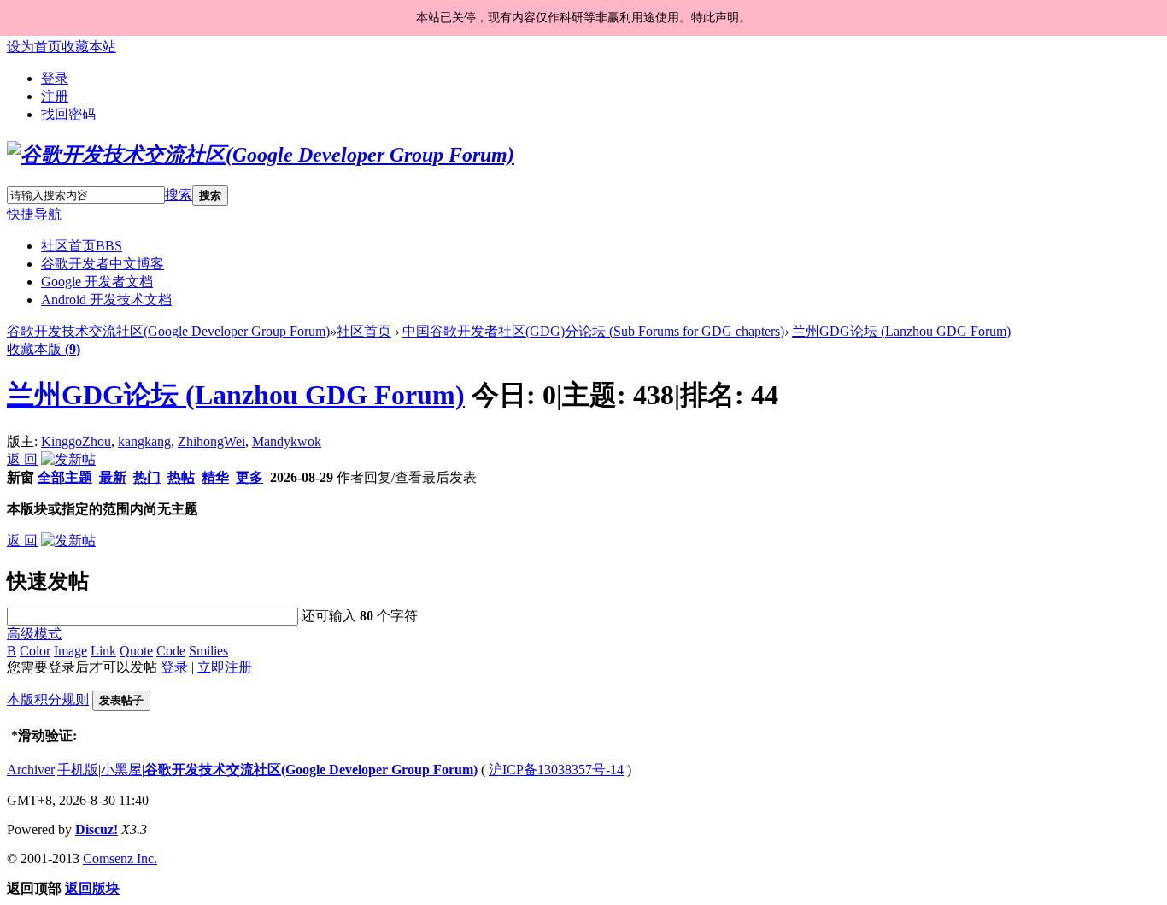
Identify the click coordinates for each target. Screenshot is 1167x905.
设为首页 (34, 46)
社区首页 (81, 245)
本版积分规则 (48, 699)
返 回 (22, 459)
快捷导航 (34, 214)
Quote (136, 650)
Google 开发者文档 (97, 281)
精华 (215, 477)
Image (70, 650)
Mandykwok (286, 441)
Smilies (208, 650)
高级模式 (34, 633)
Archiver (31, 769)
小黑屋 (121, 769)
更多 (249, 477)
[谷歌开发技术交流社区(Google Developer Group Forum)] (260, 155)
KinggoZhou (76, 441)
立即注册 (224, 667)
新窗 (20, 477)
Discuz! (96, 829)
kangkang (144, 441)
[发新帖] (68, 459)
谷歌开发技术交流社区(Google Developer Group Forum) (168, 331)
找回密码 (68, 114)
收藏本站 (89, 46)
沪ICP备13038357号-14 (556, 769)
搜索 (178, 194)
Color (35, 650)
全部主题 (65, 477)
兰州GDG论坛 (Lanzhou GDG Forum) (901, 331)
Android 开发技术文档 (106, 299)
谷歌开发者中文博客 (102, 263)
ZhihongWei (211, 441)
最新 (112, 477)
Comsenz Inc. (120, 858)
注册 (54, 96)
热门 (147, 477)
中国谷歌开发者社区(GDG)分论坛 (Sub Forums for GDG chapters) (593, 331)
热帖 (181, 477)
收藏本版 (43, 349)
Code (170, 650)
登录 (54, 78)
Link (103, 650)
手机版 (77, 769)
